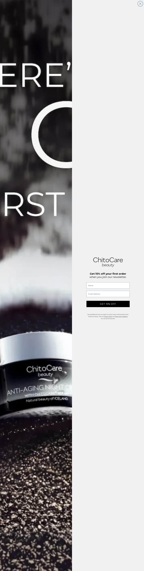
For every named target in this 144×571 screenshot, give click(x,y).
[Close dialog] (140, 3)
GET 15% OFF (108, 304)
